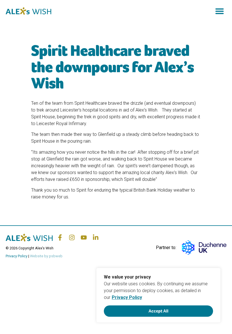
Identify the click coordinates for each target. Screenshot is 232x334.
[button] (219, 11)
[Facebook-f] (60, 237)
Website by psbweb (46, 256)
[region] (158, 295)
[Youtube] (84, 237)
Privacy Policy (127, 297)
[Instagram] (72, 237)
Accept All (158, 311)
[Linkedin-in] (96, 237)
